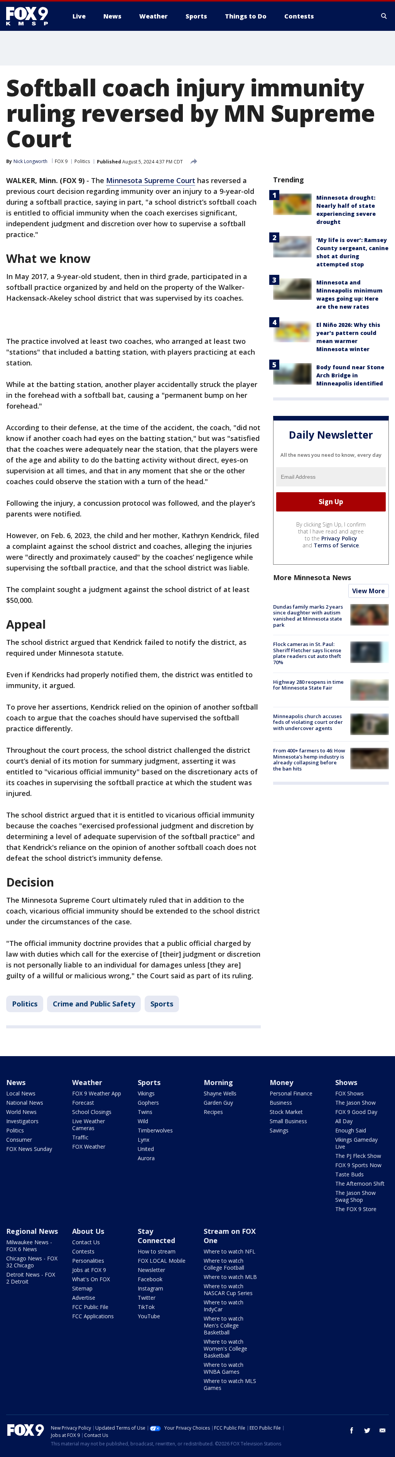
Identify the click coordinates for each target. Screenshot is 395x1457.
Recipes (213, 1111)
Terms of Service (336, 545)
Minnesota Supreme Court (150, 180)
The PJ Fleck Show (358, 1155)
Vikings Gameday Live (356, 1143)
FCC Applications (93, 1316)
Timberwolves (155, 1130)
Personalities (88, 1260)
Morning (218, 1082)
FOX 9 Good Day (356, 1111)
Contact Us (86, 1242)
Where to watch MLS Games (230, 1384)
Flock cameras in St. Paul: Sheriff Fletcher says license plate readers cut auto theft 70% (307, 653)
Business (281, 1102)
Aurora (146, 1158)
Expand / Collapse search (384, 16)
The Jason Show (355, 1102)
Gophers (148, 1102)
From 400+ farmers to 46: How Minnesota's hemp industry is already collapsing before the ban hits (309, 759)
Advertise (83, 1297)
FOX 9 (61, 161)
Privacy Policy (339, 538)
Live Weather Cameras (88, 1124)
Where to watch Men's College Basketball (223, 1325)
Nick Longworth (30, 161)
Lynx (143, 1139)
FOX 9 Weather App (96, 1093)
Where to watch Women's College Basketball (225, 1348)
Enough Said (350, 1130)
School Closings (91, 1111)
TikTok (146, 1307)
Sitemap (82, 1288)
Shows (346, 1082)
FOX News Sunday (29, 1148)
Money (281, 1082)
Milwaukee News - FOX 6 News (29, 1245)
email (382, 1430)
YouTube (149, 1316)
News (15, 1082)
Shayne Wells (220, 1093)
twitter (367, 1430)
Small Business (288, 1121)
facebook (352, 1430)
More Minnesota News (312, 577)
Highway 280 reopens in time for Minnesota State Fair (308, 684)
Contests (83, 1251)
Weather (87, 1082)
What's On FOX (91, 1279)
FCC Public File (90, 1307)
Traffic (80, 1137)
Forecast (83, 1102)
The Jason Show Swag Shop (355, 1196)
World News (21, 1111)
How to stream (157, 1251)
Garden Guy (218, 1102)
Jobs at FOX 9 (89, 1270)
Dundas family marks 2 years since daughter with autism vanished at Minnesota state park (308, 615)
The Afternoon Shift (360, 1183)
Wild (143, 1121)
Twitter (146, 1297)
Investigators (22, 1121)
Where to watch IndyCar (223, 1306)
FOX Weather (88, 1146)
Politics (82, 161)
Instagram (150, 1288)
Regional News (32, 1231)
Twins (145, 1111)
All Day (344, 1121)
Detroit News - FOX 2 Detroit (30, 1278)
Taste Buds (349, 1174)
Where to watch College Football (224, 1264)
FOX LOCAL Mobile (162, 1260)
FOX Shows (349, 1093)
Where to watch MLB (230, 1276)
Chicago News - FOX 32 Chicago (31, 1262)
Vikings (146, 1093)
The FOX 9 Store (355, 1209)
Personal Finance (291, 1093)
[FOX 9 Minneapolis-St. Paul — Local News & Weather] (31, 16)
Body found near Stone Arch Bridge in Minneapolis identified (350, 375)
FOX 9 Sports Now (358, 1165)
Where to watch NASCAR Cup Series (228, 1289)
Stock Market (286, 1111)
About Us (88, 1231)
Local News (20, 1093)
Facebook (150, 1279)
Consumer (19, 1139)
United (146, 1148)
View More (368, 591)
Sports (161, 1003)
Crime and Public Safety (94, 1003)
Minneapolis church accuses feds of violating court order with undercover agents (308, 722)
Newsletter (151, 1270)
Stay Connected (156, 1236)
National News (24, 1102)
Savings (279, 1130)
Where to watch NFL (229, 1251)
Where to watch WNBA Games (223, 1368)
